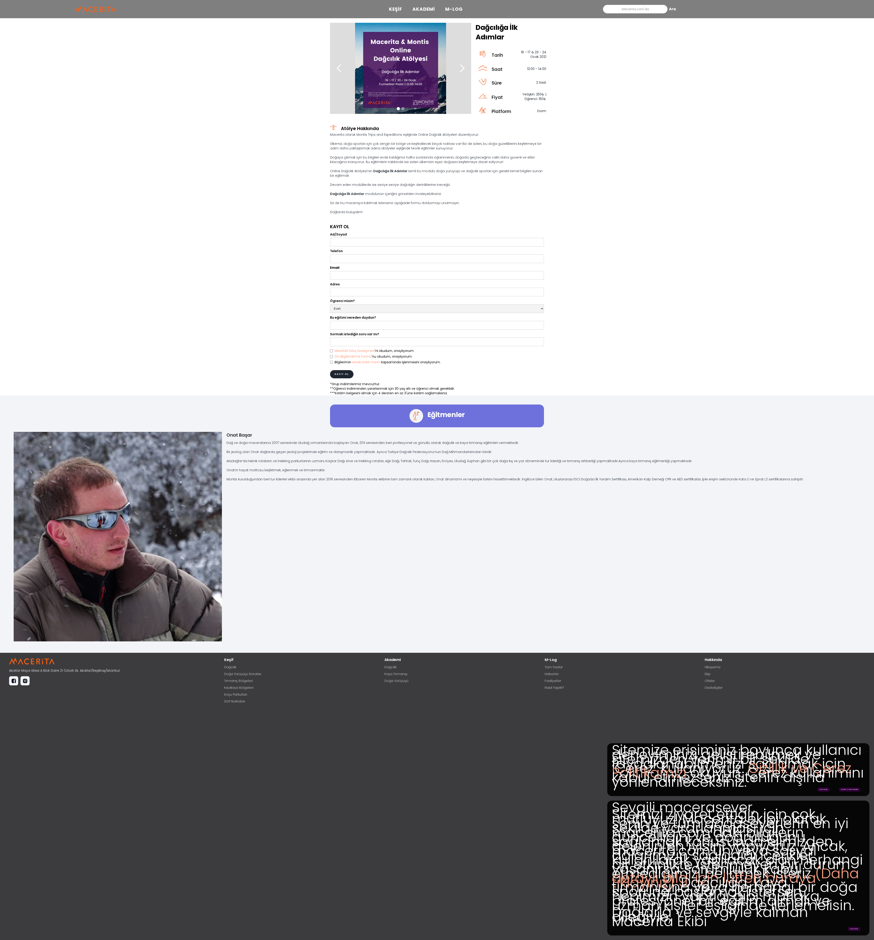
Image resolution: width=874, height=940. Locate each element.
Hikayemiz (713, 667)
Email (334, 267)
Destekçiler (714, 687)
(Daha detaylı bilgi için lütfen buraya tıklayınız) (735, 877)
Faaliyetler (553, 681)
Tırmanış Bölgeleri (238, 681)
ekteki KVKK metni (366, 362)
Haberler (552, 674)
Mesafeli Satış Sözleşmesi (355, 350)
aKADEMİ (423, 9)
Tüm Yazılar (554, 667)
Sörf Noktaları (234, 701)
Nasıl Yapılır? (554, 687)
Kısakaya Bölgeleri (239, 687)
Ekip (708, 674)
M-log (454, 9)
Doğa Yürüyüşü (396, 681)
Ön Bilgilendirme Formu (353, 356)
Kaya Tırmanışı (395, 674)
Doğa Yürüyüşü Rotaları (242, 674)
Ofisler (710, 681)
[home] (97, 9)
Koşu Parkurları (235, 694)
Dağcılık (230, 667)
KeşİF (395, 9)
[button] (339, 68)
